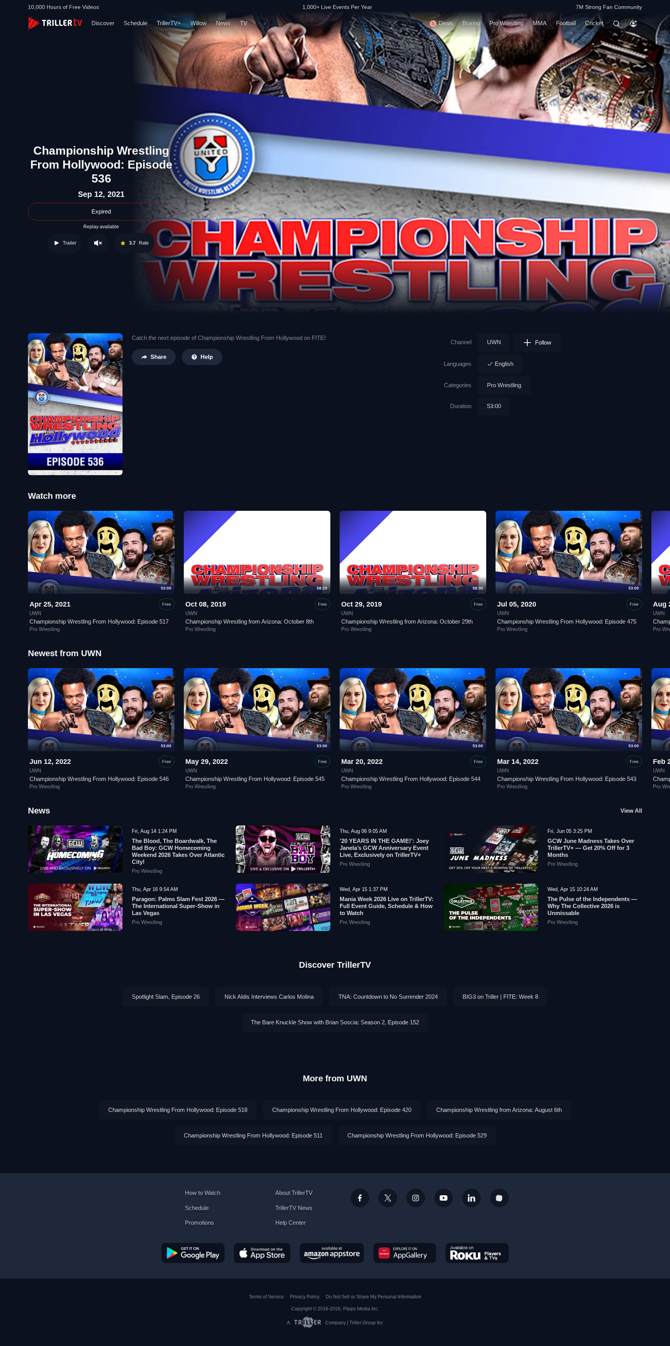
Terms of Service (266, 1296)
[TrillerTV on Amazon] (332, 1253)
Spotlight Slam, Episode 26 (166, 996)
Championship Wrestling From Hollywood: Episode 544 (410, 779)
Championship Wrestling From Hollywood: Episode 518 (177, 1109)
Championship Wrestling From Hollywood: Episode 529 (417, 1135)
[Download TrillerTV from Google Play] (192, 1253)
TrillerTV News (294, 1208)
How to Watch (202, 1192)
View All (631, 810)
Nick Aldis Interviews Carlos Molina (269, 996)
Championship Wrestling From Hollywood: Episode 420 (341, 1109)
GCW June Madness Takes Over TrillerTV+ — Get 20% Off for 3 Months (590, 848)
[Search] (616, 23)
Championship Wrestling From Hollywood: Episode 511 (253, 1135)
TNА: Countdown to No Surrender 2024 (388, 996)
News (223, 23)
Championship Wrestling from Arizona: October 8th (249, 621)
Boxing (471, 23)
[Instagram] (415, 1198)
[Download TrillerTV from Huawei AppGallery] (404, 1253)
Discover (103, 23)
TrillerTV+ (169, 23)
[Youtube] (443, 1198)
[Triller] (499, 1198)
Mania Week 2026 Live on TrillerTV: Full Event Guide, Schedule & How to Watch (386, 906)
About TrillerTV (294, 1192)
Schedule (135, 23)
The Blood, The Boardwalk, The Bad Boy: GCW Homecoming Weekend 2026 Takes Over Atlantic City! (178, 851)
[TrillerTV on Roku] (477, 1253)
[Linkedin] (471, 1198)
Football (566, 23)
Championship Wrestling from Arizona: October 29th (407, 621)
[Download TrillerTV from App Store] (262, 1253)
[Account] (633, 23)
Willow (198, 23)
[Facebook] (360, 1198)
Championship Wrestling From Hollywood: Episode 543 (566, 779)
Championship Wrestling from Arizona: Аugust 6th (499, 1109)
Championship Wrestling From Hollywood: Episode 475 (566, 621)
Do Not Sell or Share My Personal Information (373, 1296)
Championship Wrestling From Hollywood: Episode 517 (99, 621)
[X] (387, 1198)
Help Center (290, 1222)
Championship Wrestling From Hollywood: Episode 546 (99, 779)
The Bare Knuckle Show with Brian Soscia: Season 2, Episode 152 (335, 1022)
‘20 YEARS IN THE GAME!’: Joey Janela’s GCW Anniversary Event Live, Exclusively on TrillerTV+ (384, 848)
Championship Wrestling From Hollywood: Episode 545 (255, 779)
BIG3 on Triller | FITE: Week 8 (500, 996)
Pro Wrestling (506, 23)
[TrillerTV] (55, 23)
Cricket (594, 23)
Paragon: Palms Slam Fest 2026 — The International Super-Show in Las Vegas (178, 906)
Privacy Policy (304, 1296)
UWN (494, 342)
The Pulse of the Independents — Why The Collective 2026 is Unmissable (592, 906)
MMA (540, 23)
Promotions (199, 1222)
